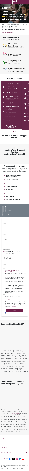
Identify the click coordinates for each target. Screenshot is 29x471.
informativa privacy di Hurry (13, 270)
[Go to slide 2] (15, 131)
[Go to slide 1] (13, 131)
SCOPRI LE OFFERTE (7, 32)
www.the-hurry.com (13, 413)
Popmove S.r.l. (8, 271)
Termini (22, 313)
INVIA (14, 310)
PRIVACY (3, 468)
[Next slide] (27, 162)
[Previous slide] (2, 162)
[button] (7, 299)
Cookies (9, 468)
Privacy (19, 313)
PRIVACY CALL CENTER (18, 468)
